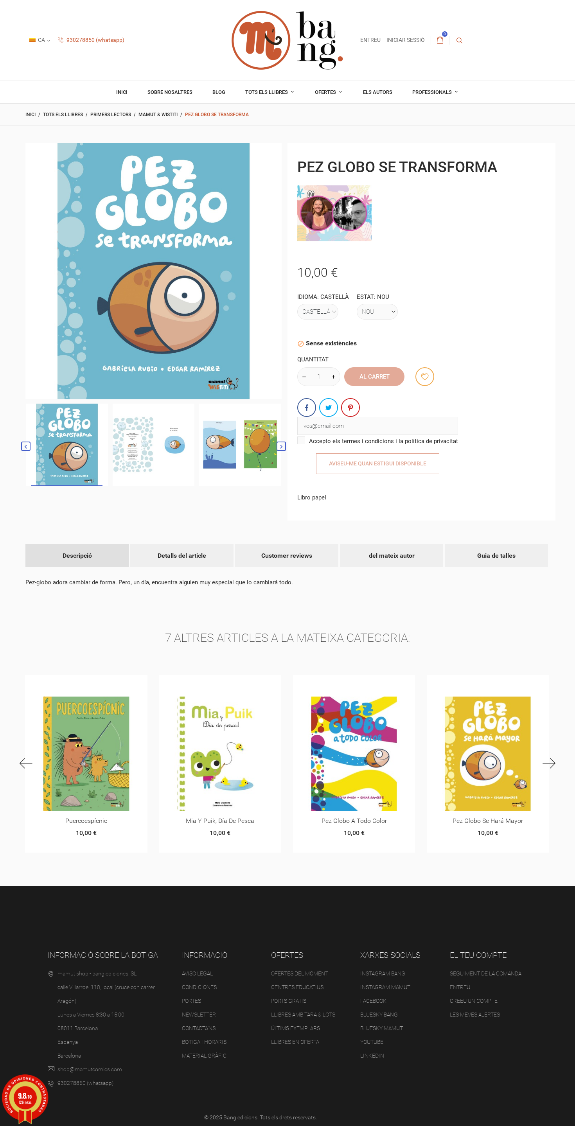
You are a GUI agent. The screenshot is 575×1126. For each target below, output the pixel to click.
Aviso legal (197, 973)
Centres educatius (297, 987)
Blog (218, 92)
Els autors (377, 92)
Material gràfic (204, 1055)
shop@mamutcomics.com (90, 1069)
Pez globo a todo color (354, 820)
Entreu (460, 987)
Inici (122, 92)
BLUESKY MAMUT (381, 1028)
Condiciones (199, 987)
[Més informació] (95, 684)
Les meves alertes (475, 1014)
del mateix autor (392, 555)
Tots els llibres (267, 92)
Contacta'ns (199, 1028)
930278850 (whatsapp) (94, 40)
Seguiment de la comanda (485, 973)
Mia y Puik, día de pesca (220, 820)
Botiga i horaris (204, 1042)
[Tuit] (328, 407)
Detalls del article (182, 555)
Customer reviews (286, 555)
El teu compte (478, 955)
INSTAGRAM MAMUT (385, 987)
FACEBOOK (373, 1001)
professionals (432, 92)
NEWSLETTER (199, 1014)
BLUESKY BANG (379, 1014)
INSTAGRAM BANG (382, 973)
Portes (191, 1001)
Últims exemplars (295, 1028)
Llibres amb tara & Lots (303, 1014)
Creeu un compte (474, 1001)
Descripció (77, 555)
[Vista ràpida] (76, 684)
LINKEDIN (372, 1055)
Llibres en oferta (295, 1042)
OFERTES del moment (299, 973)
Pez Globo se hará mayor (488, 820)
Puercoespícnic (86, 820)
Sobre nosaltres (169, 92)
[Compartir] (306, 407)
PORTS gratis (288, 1001)
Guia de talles (496, 555)
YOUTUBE (371, 1042)
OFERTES (326, 92)
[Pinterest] (350, 407)
